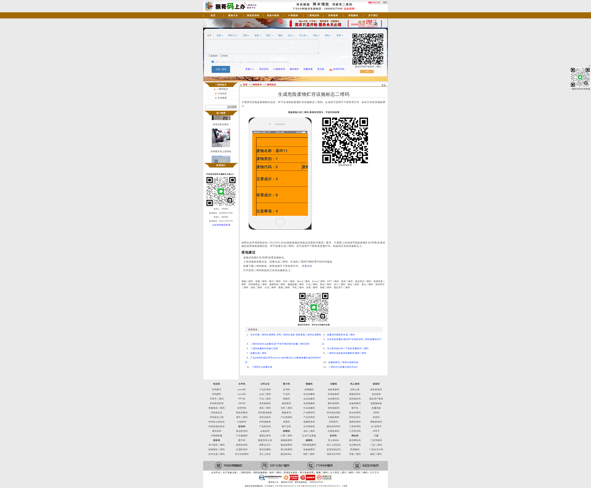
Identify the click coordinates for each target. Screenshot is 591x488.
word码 (242, 389)
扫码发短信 (216, 412)
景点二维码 (367, 284)
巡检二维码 (326, 287)
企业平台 (215, 472)
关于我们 (373, 15)
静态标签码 (376, 389)
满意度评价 (355, 394)
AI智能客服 (216, 435)
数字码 (241, 440)
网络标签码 (376, 422)
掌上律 (331, 440)
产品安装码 (309, 417)
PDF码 (241, 403)
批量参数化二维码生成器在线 (343, 362)
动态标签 (376, 394)
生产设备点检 (230, 472)
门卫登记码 (355, 431)
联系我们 (221, 165)
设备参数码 (355, 403)
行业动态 (222, 93)
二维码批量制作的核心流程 (264, 348)
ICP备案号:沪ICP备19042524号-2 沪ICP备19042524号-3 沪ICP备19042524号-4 (303, 486)
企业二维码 (270, 287)
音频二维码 (261, 281)
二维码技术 (256, 84)
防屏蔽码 (355, 449)
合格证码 (265, 431)
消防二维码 (309, 454)
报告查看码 (242, 412)
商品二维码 (326, 284)
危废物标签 (376, 403)
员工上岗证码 (334, 445)
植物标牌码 (286, 440)
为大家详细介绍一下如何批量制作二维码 (348, 348)
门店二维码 (376, 445)
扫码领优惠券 (265, 412)
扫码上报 (355, 389)
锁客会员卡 (265, 445)
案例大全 (233, 15)
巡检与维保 (273, 15)
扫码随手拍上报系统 (221, 147)
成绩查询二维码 (277, 284)
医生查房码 (355, 412)
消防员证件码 (334, 454)
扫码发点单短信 (217, 422)
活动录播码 (309, 394)
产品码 (286, 394)
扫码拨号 (216, 389)
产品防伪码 (265, 426)
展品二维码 (353, 284)
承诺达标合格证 (221, 120)
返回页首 (374, 472)
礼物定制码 (333, 417)
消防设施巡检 (260, 472)
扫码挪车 (216, 394)
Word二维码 (303, 281)
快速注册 (376, 2)
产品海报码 (286, 417)
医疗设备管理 (307, 472)
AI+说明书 (376, 426)
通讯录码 (216, 431)
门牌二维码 (286, 435)
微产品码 (286, 426)
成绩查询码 (355, 422)
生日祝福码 (309, 426)
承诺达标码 (265, 417)
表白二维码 (309, 431)
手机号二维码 (217, 398)
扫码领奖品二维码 (257, 284)
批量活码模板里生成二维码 (341, 334)
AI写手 (376, 431)
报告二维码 (265, 408)
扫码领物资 (265, 422)
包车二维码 (286, 408)
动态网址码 (355, 445)
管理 (345, 486)
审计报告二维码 (217, 445)
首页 (213, 15)
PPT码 (241, 398)
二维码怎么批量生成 (261, 367)
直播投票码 (309, 422)
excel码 (242, 394)
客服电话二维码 (217, 408)
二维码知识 (222, 89)
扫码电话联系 (217, 403)
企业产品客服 (309, 435)
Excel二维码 (318, 281)
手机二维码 (298, 287)
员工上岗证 (265, 454)
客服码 (286, 398)
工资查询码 (355, 426)
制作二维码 (275, 472)
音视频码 (353, 15)
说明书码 (241, 408)
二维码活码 (313, 15)
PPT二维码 (333, 281)
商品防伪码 (242, 431)
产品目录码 (265, 389)
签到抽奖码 (333, 408)
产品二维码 (312, 284)
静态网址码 (355, 440)
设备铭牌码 (309, 449)
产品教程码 (309, 412)
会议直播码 (309, 398)
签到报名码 (355, 398)
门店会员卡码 (376, 449)
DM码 (376, 412)
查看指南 (307, 266)
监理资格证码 (334, 449)
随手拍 (355, 408)
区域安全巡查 (290, 472)
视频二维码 (247, 281)
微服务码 (286, 412)
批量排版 (376, 408)
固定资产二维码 (342, 287)
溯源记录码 (265, 435)
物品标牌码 (286, 445)
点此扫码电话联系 (221, 225)
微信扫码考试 (334, 426)
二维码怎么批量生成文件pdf (342, 367)
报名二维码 (256, 287)
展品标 (286, 454)
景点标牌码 (286, 449)
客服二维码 (284, 287)
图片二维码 (275, 281)
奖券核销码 (265, 403)
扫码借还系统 (334, 412)
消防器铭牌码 (309, 445)
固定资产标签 (376, 398)
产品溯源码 (242, 435)
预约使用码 (333, 403)
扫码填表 (333, 15)
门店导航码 (376, 440)
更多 (384, 85)
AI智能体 (293, 15)
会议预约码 (333, 398)
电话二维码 (347, 281)
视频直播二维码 (296, 284)
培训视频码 (309, 403)
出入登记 (334, 472)
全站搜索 (222, 98)
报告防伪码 (253, 15)
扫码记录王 (355, 417)
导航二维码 (355, 454)
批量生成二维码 (258, 353)
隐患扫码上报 (265, 440)
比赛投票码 (333, 431)
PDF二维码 (289, 281)
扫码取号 (333, 422)
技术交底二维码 (217, 454)
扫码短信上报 (217, 417)
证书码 (286, 389)
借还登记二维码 (363, 281)
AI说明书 (241, 422)
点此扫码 (349, 8)
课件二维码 (242, 417)
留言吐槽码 (265, 449)
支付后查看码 (242, 454)
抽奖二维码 (376, 454)
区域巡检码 (333, 394)
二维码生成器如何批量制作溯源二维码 (346, 353)
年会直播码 (309, 408)
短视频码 (309, 389)
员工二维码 (339, 284)
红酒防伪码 (242, 449)
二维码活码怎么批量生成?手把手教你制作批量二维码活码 (280, 344)
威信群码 (286, 403)
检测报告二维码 (217, 449)
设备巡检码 (333, 389)
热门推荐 (221, 113)
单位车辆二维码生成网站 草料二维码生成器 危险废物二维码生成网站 (285, 334)
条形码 (376, 417)
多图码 (286, 422)
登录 (385, 2)
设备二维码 (312, 287)
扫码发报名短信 (217, 426)
